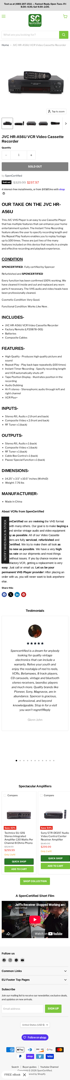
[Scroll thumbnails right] (65, 123)
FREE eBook (12, 1074)
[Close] (24, 1074)
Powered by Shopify (35, 1074)
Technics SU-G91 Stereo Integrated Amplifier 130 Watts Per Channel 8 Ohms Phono (18, 837)
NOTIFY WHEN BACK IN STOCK (5, 540)
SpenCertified (13, 175)
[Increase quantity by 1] (31, 155)
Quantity (6, 147)
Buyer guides (30, 1067)
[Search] (63, 35)
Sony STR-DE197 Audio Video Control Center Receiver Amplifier (55, 836)
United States (33, 1024)
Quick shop (19, 861)
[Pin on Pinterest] (23, 594)
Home (5, 45)
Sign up (53, 1008)
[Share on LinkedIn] (17, 594)
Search (15, 1067)
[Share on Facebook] (4, 594)
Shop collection (35, 881)
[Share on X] (10, 594)
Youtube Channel (49, 1067)
